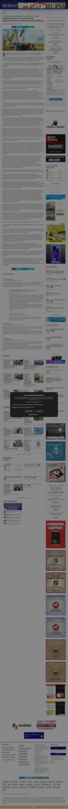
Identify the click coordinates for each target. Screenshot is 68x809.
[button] (34, 402)
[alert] (34, 404)
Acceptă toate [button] (29, 411)
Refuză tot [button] (39, 411)
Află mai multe (36, 399)
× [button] (56, 393)
